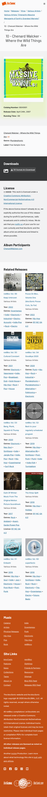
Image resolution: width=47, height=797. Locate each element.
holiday (28, 510)
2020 (32, 366)
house (12, 389)
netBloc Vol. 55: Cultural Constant (11, 354)
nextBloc (28, 659)
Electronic (28, 636)
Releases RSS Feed (32, 685)
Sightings (28, 664)
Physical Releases (11, 631)
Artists (6, 627)
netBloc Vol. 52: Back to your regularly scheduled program (34, 428)
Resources (28, 672)
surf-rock (9, 466)
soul (6, 580)
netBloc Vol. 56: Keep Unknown (10, 296)
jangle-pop (9, 455)
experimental (15, 463)
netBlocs (28, 644)
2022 (10, 307)
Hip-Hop (7, 636)
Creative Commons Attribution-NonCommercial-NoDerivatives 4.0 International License (19, 199)
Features (7, 664)
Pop (5, 640)
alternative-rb (31, 451)
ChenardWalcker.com (13, 249)
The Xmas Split (31, 493)
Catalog (7, 623)
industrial (8, 318)
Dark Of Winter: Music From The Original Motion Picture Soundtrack (12, 498)
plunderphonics (32, 385)
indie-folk (31, 463)
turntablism (30, 466)
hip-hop (36, 318)
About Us (8, 681)
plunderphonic (16, 140)
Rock (6, 644)
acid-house (14, 381)
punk (35, 369)
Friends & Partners (32, 668)
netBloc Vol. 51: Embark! (10, 561)
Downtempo (29, 627)
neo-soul (8, 447)
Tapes (6, 676)
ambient (7, 521)
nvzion (14, 753)
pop (5, 389)
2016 (32, 502)
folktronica (30, 392)
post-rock (8, 587)
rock (7, 326)
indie (7, 315)
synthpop (8, 451)
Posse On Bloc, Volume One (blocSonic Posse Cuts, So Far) (32, 299)
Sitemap (27, 676)
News (6, 668)
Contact (7, 685)
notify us (19, 224)
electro (14, 326)
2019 (32, 443)
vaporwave (8, 373)
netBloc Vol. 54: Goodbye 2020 (32, 354)
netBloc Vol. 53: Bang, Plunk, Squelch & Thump (11, 426)
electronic (15, 315)
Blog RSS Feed (30, 681)
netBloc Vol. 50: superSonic (32, 561)
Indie (26, 623)
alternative (30, 389)
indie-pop (17, 322)
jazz (17, 580)
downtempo (16, 311)
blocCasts (8, 659)
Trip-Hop (28, 640)
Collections (8, 672)
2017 (10, 514)
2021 (10, 366)
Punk (26, 631)
